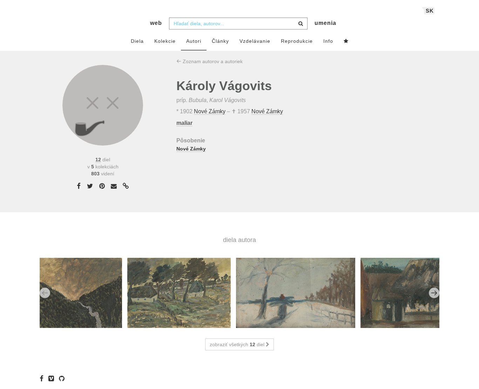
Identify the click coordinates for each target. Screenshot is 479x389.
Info (328, 41)
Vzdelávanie (255, 41)
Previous (45, 293)
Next (434, 293)
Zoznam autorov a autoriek (212, 61)
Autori (193, 41)
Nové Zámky (209, 111)
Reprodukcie (297, 41)
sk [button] (430, 11)
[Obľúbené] (346, 41)
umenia (325, 23)
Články (220, 41)
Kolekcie (165, 41)
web (156, 23)
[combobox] (238, 23)
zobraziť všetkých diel (238, 344)
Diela (137, 41)
